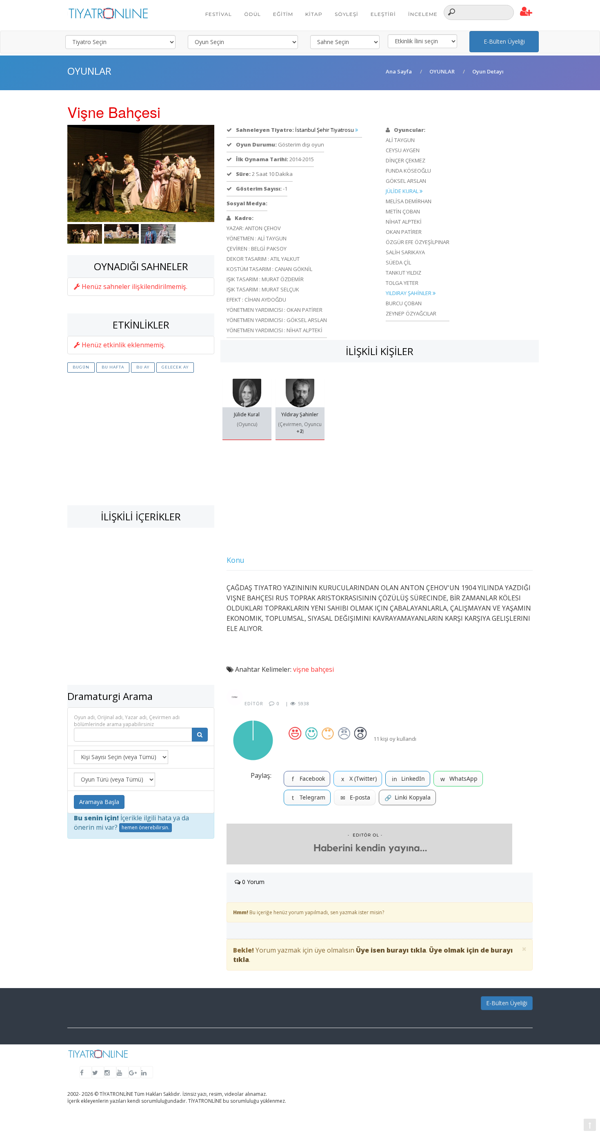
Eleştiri (383, 14)
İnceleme (423, 14)
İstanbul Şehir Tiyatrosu (325, 129)
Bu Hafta (113, 367)
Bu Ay (142, 367)
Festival (218, 14)
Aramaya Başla (99, 802)
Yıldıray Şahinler (299, 414)
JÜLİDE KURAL (403, 191)
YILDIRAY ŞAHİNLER (409, 293)
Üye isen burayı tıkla (391, 950)
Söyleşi (346, 14)
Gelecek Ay (175, 367)
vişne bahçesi (313, 669)
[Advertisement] (140, 440)
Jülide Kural (247, 414)
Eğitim (283, 14)
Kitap (313, 14)
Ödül (252, 14)
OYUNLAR (442, 71)
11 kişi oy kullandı (394, 738)
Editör (253, 703)
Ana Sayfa (399, 71)
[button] (526, 12)
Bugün (81, 367)
